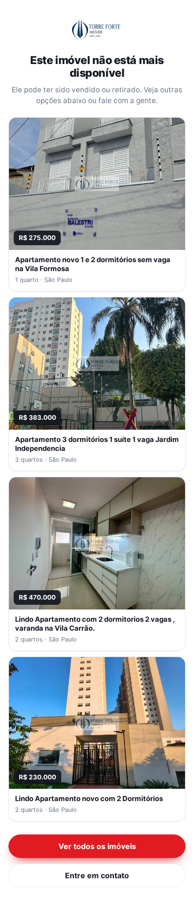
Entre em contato (97, 875)
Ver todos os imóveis (97, 846)
